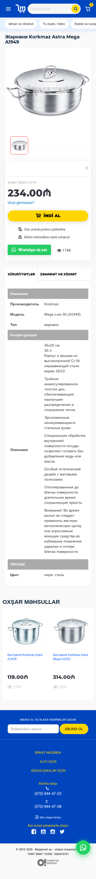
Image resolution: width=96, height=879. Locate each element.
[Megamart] (20, 9)
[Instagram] (52, 832)
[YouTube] (43, 832)
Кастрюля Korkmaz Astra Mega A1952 (70, 657)
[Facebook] (33, 832)
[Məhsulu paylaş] (86, 168)
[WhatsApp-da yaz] (83, 847)
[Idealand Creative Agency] (48, 862)
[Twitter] (62, 832)
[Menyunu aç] (8, 9)
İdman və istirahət (21, 24)
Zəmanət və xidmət (58, 274)
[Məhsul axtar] (75, 9)
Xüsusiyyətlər (21, 274)
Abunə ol (74, 729)
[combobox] (54, 9)
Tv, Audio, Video (54, 24)
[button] (88, 9)
